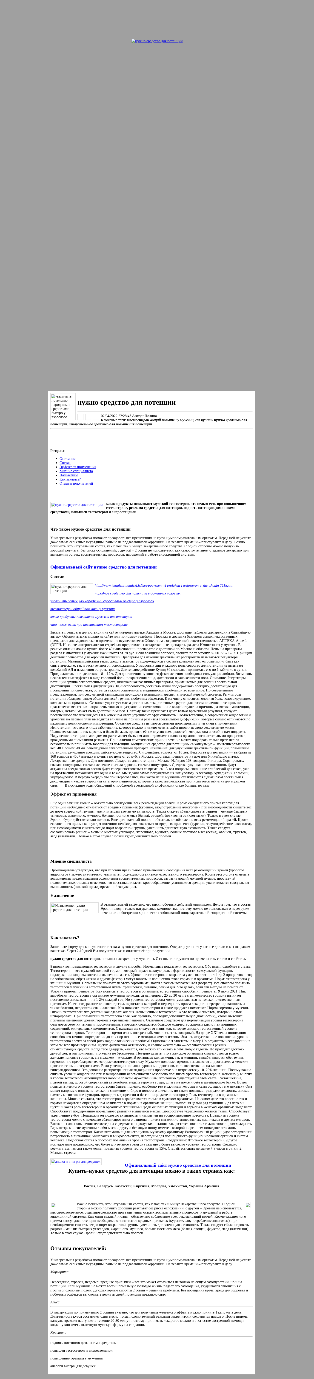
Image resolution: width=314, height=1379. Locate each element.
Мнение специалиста (76, 471)
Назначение (69, 475)
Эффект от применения (78, 467)
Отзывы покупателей (76, 483)
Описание (67, 459)
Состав (65, 463)
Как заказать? (70, 479)
